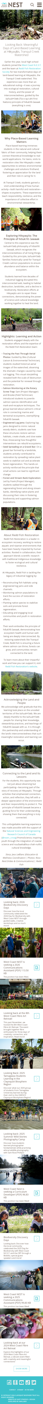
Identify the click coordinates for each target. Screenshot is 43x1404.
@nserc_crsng (9, 837)
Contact (12, 1390)
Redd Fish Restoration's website (21, 666)
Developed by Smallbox (17, 1401)
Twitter (34, 1382)
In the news (29, 1390)
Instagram (9, 1382)
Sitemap (20, 1390)
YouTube (21, 1382)
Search (32, 4)
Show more (21, 1368)
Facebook (15, 1382)
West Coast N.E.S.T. (31, 65)
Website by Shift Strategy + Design (21, 1399)
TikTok (27, 1382)
